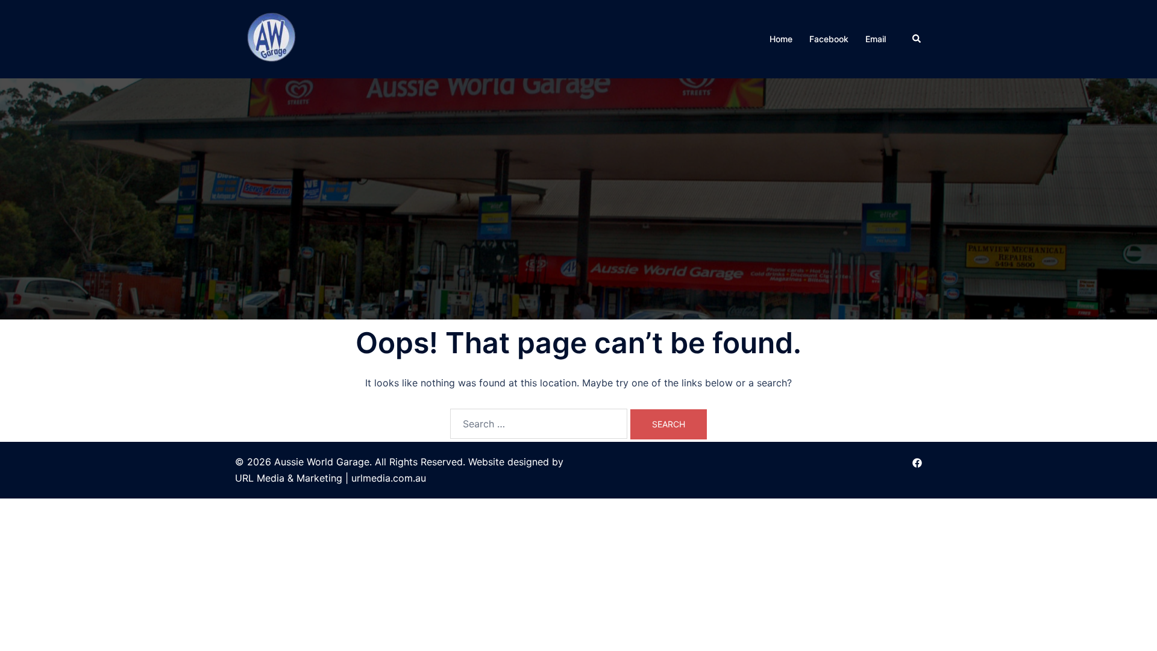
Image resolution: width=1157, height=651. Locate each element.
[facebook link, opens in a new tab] (917, 462)
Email (875, 39)
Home (781, 39)
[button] (917, 39)
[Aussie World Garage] (272, 38)
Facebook (828, 39)
